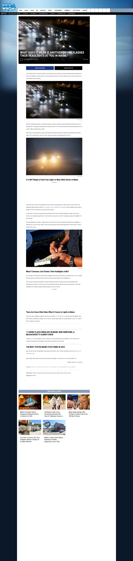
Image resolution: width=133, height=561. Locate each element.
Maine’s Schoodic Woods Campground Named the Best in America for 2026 (29, 414)
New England (44, 373)
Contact (85, 10)
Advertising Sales (43, 13)
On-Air (26, 10)
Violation (66, 373)
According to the (54, 207)
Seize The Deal (76, 10)
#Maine (34, 373)
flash (69, 373)
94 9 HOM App (33, 13)
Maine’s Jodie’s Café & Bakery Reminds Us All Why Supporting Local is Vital (53, 440)
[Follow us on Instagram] (100, 10)
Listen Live (25, 13)
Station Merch (71, 13)
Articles (34, 375)
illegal (58, 373)
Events (50, 10)
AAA (32, 338)
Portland (39, 373)
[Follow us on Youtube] (108, 10)
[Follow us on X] (104, 10)
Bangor (50, 373)
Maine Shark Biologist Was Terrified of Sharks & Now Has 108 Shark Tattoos (78, 414)
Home (20, 10)
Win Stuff (43, 10)
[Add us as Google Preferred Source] (93, 10)
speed (61, 373)
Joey (24, 59)
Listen (32, 10)
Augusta (54, 373)
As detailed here (60, 316)
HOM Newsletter (61, 13)
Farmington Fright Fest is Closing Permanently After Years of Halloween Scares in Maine (53, 414)
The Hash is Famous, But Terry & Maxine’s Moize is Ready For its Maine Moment (30, 440)
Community (67, 10)
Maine (68, 135)
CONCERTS (52, 13)
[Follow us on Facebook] (96, 10)
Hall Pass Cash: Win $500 (14, 13)
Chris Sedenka (78, 362)
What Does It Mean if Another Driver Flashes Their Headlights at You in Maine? (53, 367)
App (37, 10)
